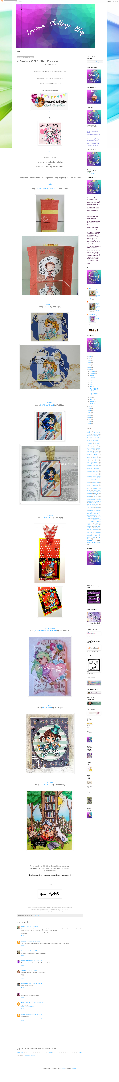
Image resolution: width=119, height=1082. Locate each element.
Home (18, 51)
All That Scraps (95, 438)
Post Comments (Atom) (29, 1055)
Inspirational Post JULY (92, 470)
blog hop (97, 443)
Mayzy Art (98, 501)
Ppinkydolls (91, 510)
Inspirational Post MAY (92, 474)
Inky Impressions (92, 463)
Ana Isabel (89, 440)
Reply (22, 936)
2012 (89, 417)
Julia (22, 970)
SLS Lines (97, 527)
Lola (90, 288)
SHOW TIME (47, 518)
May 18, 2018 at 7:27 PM (35, 960)
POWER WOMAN (47, 405)
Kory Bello (96, 493)
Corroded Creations (92, 452)
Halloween (96, 460)
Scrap (96, 524)
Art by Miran (96, 440)
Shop (49, 112)
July (91, 382)
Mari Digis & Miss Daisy (92, 499)
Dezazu (23, 926)
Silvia (94, 526)
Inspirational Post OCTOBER (94, 477)
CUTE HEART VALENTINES (46, 630)
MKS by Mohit (25, 1002)
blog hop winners (91, 445)
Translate (92, 173)
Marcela (50, 515)
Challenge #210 (91, 449)
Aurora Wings (90, 441)
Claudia (96, 451)
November (92, 373)
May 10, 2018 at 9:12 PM (34, 941)
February (92, 401)
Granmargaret (25, 960)
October (92, 375)
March (91, 399)
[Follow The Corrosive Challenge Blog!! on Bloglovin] (95, 62)
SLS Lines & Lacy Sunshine (93, 530)
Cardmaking (95, 446)
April (91, 397)
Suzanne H (24, 941)
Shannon (49, 782)
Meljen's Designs (92, 502)
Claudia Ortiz (92, 314)
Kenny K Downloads (92, 485)
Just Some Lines (95, 482)
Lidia (50, 184)
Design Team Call (91, 455)
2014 (89, 413)
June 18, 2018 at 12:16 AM (36, 1002)
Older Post (79, 1052)
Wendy (23, 951)
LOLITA (46, 307)
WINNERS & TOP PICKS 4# (94, 394)
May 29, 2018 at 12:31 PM (35, 983)
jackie (97, 480)
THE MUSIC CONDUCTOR (46, 189)
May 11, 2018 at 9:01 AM (31, 951)
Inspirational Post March (92, 473)
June (91, 384)
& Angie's (89, 431)
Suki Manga (89, 535)
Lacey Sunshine (91, 494)
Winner (89, 541)
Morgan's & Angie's (91, 505)
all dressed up (96, 434)
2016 (89, 408)
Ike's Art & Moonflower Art (93, 462)
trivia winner (96, 538)
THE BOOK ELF (46, 785)
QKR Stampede (91, 516)
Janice (23, 993)
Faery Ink (95, 457)
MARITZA (50, 304)
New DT (97, 507)
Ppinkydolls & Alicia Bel (92, 513)
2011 (89, 419)
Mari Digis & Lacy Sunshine (93, 498)
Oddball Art (97, 508)
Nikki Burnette (90, 508)
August (92, 380)
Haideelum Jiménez (94, 302)
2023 (89, 358)
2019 (89, 367)
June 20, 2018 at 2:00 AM (35, 1014)
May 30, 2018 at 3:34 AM (31, 993)
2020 (89, 365)
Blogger (74, 1068)
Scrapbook (89, 526)
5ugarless (62, 1068)
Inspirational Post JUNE (92, 471)
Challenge (98, 448)
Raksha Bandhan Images (27, 1006)
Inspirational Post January (93, 468)
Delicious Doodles (92, 454)
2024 (89, 356)
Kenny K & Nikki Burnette (93, 484)
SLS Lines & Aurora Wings (93, 529)
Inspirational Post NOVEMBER (93, 476)
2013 (89, 415)
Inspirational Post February (93, 466)
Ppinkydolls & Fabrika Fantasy (93, 515)
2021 (89, 363)
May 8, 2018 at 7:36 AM (32, 926)
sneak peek (90, 532)
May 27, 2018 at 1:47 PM (30, 970)
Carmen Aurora (50, 628)
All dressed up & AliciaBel (93, 435)
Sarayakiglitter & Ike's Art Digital (93, 519)
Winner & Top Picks (93, 542)
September (93, 377)
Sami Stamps (95, 518)
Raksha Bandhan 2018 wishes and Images (32, 1018)
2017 (89, 406)
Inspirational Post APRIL (92, 465)
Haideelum (89, 460)
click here (54, 911)
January (92, 403)
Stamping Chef (95, 534)
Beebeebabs (24, 983)
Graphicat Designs (92, 459)
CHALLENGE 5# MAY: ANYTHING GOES (94, 390)
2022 (89, 360)
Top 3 (93, 537)
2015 (89, 410)
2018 (89, 369)
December (92, 371)
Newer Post (20, 1052)
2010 (89, 421)
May (91, 386)
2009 (89, 423)
